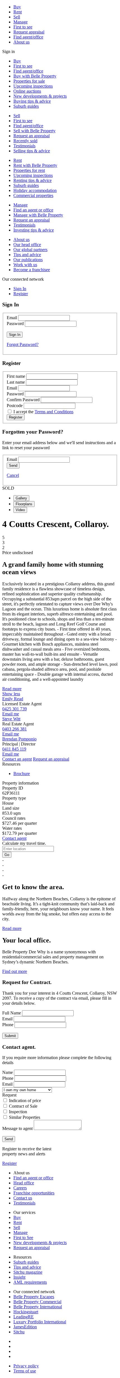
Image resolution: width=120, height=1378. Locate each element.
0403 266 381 (14, 729)
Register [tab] (20, 293)
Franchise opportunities (33, 1193)
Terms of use (24, 1371)
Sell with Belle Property (34, 130)
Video (20, 510)
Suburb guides (26, 106)
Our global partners (30, 249)
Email (12, 317)
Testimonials (24, 145)
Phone (7, 1024)
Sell (16, 17)
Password (15, 323)
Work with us (25, 264)
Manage (20, 22)
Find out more (14, 971)
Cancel (13, 475)
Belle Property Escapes (33, 1296)
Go (6, 855)
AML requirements (30, 1282)
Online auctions (27, 91)
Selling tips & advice (31, 150)
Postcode (15, 405)
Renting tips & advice (32, 180)
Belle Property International (37, 1306)
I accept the (43, 411)
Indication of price (25, 1100)
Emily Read (12, 698)
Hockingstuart (25, 1311)
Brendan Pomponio (19, 739)
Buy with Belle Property (34, 76)
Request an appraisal (31, 135)
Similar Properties (24, 1117)
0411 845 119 (14, 749)
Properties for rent (29, 170)
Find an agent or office (33, 210)
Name (7, 1072)
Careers (20, 1187)
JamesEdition (25, 1326)
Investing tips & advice (33, 230)
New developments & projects (40, 96)
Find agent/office (28, 37)
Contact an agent (17, 759)
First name (16, 376)
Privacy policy (26, 1365)
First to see (22, 27)
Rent (17, 11)
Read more (11, 688)
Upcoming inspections (33, 86)
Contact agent (14, 838)
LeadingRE (23, 1316)
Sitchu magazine (27, 1272)
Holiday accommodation (35, 190)
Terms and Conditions (54, 411)
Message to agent (17, 1128)
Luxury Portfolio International (39, 1321)
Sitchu (19, 1331)
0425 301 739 (14, 708)
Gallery (21, 498)
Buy (17, 6)
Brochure (21, 773)
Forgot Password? (23, 344)
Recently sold (25, 140)
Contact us (22, 1198)
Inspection (18, 1111)
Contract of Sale (23, 1106)
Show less (11, 693)
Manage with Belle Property (38, 215)
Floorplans (24, 504)
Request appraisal (28, 32)
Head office (23, 1182)
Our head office (27, 244)
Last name (16, 382)
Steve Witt (11, 718)
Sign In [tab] (19, 288)
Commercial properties (33, 195)
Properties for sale (29, 81)
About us (21, 42)
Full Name (11, 1013)
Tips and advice (27, 254)
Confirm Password (23, 399)
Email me (10, 713)
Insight (19, 1277)
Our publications (28, 259)
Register (9, 1163)
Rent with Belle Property (35, 165)
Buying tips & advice (32, 101)
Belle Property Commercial (37, 1301)
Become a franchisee (31, 269)
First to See (23, 1237)
